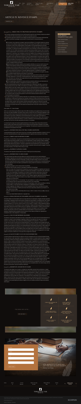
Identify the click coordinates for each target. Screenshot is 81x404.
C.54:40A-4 (27, 47)
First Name (10, 347)
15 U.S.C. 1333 (14, 176)
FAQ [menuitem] (56, 4)
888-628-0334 (71, 4)
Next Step (11, 366)
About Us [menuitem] (23, 4)
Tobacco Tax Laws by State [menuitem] (39, 4)
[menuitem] (66, 40)
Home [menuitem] (20, 4)
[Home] (11, 4)
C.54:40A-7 (19, 35)
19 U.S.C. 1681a (41, 190)
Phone (9, 356)
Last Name (10, 351)
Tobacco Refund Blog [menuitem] (50, 4)
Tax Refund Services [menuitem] (29, 4)
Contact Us (62, 4)
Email (9, 360)
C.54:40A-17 (21, 50)
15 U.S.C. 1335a (14, 189)
